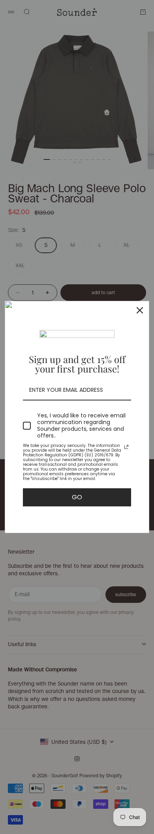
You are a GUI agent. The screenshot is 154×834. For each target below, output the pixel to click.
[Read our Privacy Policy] (126, 447)
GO (77, 497)
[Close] (139, 310)
